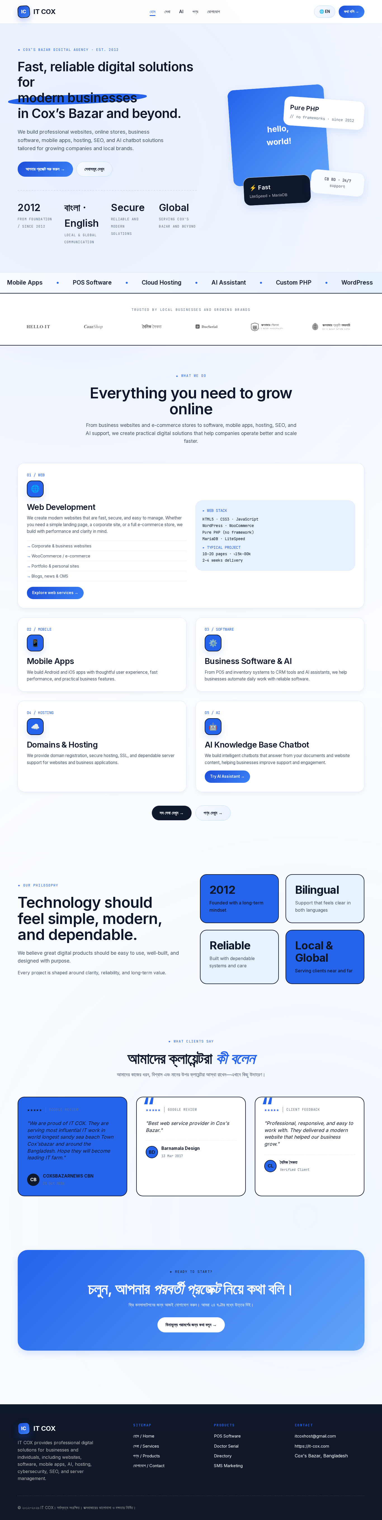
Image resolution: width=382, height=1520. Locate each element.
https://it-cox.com (312, 1446)
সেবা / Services (146, 1446)
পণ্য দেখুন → (213, 812)
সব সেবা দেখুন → (172, 812)
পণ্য (195, 11)
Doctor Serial (226, 1446)
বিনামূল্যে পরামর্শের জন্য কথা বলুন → (191, 1324)
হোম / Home (143, 1436)
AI (181, 11)
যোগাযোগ (213, 11)
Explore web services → (55, 592)
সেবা (167, 11)
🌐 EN (324, 11)
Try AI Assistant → (227, 776)
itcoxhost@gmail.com (315, 1436)
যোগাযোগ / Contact (148, 1465)
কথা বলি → (351, 11)
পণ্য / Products (146, 1455)
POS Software (227, 1436)
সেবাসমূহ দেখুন (94, 169)
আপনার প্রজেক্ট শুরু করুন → (45, 169)
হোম (152, 11)
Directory (223, 1455)
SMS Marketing (228, 1465)
